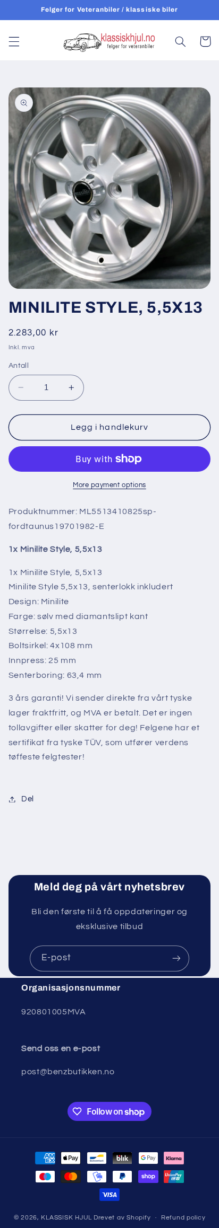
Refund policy (183, 1218)
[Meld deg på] (176, 958)
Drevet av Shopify (122, 1218)
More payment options (109, 485)
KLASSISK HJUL (66, 1218)
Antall (19, 365)
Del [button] (27, 799)
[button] (14, 41)
